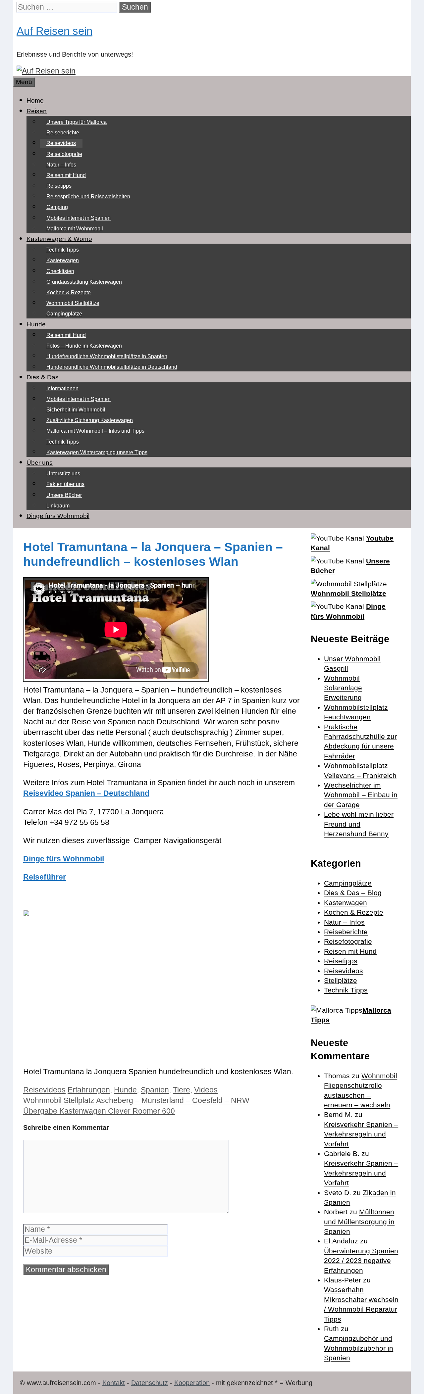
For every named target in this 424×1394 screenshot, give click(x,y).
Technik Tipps (62, 250)
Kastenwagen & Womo (59, 238)
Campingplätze (64, 313)
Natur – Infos (61, 165)
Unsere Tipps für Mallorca (76, 122)
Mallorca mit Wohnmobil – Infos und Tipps (95, 431)
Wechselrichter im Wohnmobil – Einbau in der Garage (361, 794)
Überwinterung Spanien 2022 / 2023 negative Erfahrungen (361, 1260)
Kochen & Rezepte (68, 292)
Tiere (181, 1089)
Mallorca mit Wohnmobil (74, 228)
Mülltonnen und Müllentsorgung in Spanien (359, 1221)
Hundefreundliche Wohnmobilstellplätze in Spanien (106, 356)
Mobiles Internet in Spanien (78, 218)
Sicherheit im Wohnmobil (75, 409)
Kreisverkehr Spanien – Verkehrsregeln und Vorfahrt (361, 1134)
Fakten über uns (65, 484)
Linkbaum (58, 505)
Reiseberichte (62, 132)
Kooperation (192, 1382)
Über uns (39, 462)
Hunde (36, 324)
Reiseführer (44, 877)
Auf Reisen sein (54, 31)
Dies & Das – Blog (353, 892)
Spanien (155, 1089)
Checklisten (60, 271)
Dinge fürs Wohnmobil (57, 515)
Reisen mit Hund (66, 175)
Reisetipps (59, 186)
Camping (57, 207)
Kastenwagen (62, 260)
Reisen (36, 111)
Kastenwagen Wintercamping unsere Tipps (96, 452)
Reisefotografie (64, 154)
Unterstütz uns (63, 473)
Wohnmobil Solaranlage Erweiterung (343, 687)
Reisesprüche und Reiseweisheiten (88, 196)
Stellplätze (340, 980)
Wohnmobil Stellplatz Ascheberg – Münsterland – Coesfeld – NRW (136, 1100)
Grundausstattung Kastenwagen (84, 282)
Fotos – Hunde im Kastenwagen (84, 346)
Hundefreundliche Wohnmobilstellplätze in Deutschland (111, 367)
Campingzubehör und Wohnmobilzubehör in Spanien (358, 1348)
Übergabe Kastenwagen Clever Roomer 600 (99, 1111)
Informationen (62, 388)
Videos (206, 1089)
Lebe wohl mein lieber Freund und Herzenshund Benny (359, 824)
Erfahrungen (89, 1089)
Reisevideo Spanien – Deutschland (86, 793)
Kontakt (113, 1382)
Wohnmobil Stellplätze (72, 303)
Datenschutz (149, 1382)
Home (35, 100)
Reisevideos (61, 143)
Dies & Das (42, 377)
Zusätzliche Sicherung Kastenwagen (89, 420)
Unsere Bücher (64, 495)
